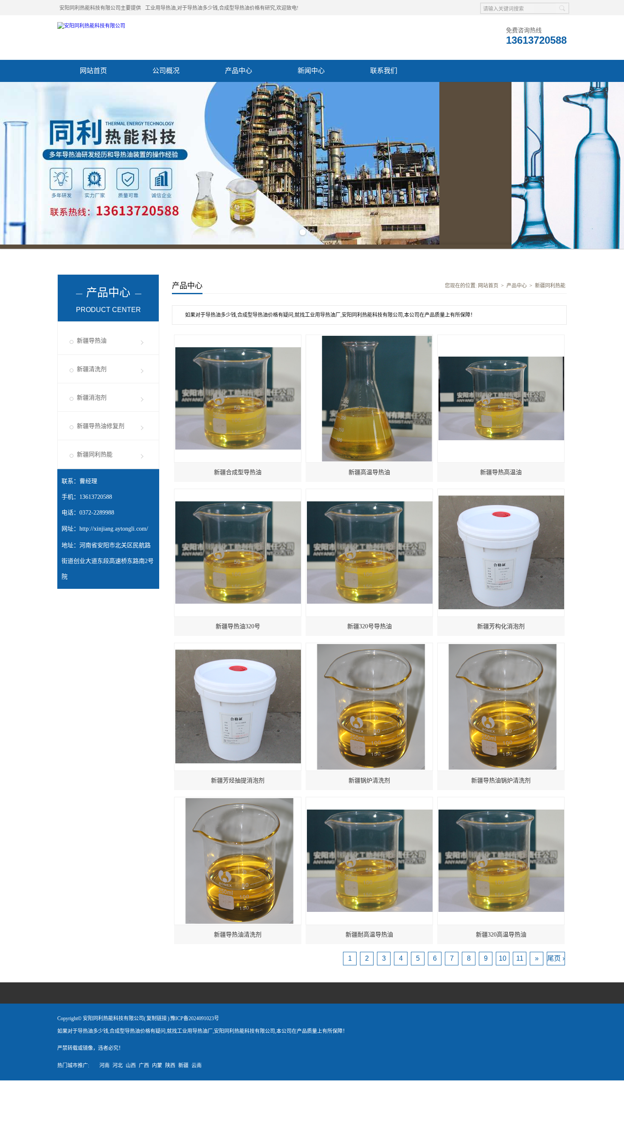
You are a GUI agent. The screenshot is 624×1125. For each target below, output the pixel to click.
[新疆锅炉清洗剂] (369, 643)
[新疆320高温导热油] (501, 797)
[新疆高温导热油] (369, 335)
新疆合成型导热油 (237, 468)
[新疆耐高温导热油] (369, 797)
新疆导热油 (92, 336)
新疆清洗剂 (92, 365)
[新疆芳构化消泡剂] (501, 489)
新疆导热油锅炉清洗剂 (501, 776)
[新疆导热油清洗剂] (238, 797)
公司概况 (166, 70)
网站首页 (93, 70)
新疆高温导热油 (369, 468)
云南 (196, 1061)
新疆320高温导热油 (501, 930)
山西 (131, 1061)
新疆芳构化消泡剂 (501, 622)
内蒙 (157, 1061)
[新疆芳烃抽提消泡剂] (238, 643)
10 (502, 954)
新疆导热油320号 (238, 622)
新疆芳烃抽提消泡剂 (237, 776)
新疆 (183, 1061)
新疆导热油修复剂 (100, 422)
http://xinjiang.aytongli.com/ (113, 524)
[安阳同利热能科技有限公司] (91, 26)
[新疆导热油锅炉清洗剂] (501, 643)
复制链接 (156, 1014)
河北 (117, 1061)
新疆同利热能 (94, 450)
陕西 (170, 1061)
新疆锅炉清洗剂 (369, 776)
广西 (144, 1061)
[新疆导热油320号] (238, 489)
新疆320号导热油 (369, 622)
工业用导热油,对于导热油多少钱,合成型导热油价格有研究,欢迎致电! (221, 8)
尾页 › (556, 954)
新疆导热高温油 (501, 468)
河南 (104, 1061)
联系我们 (383, 70)
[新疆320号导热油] (369, 489)
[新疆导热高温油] (501, 335)
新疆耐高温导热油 (369, 930)
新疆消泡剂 (92, 393)
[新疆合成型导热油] (238, 335)
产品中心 (238, 70)
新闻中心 (311, 70)
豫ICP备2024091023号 (194, 1014)
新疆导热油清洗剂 (237, 930)
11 (519, 954)
